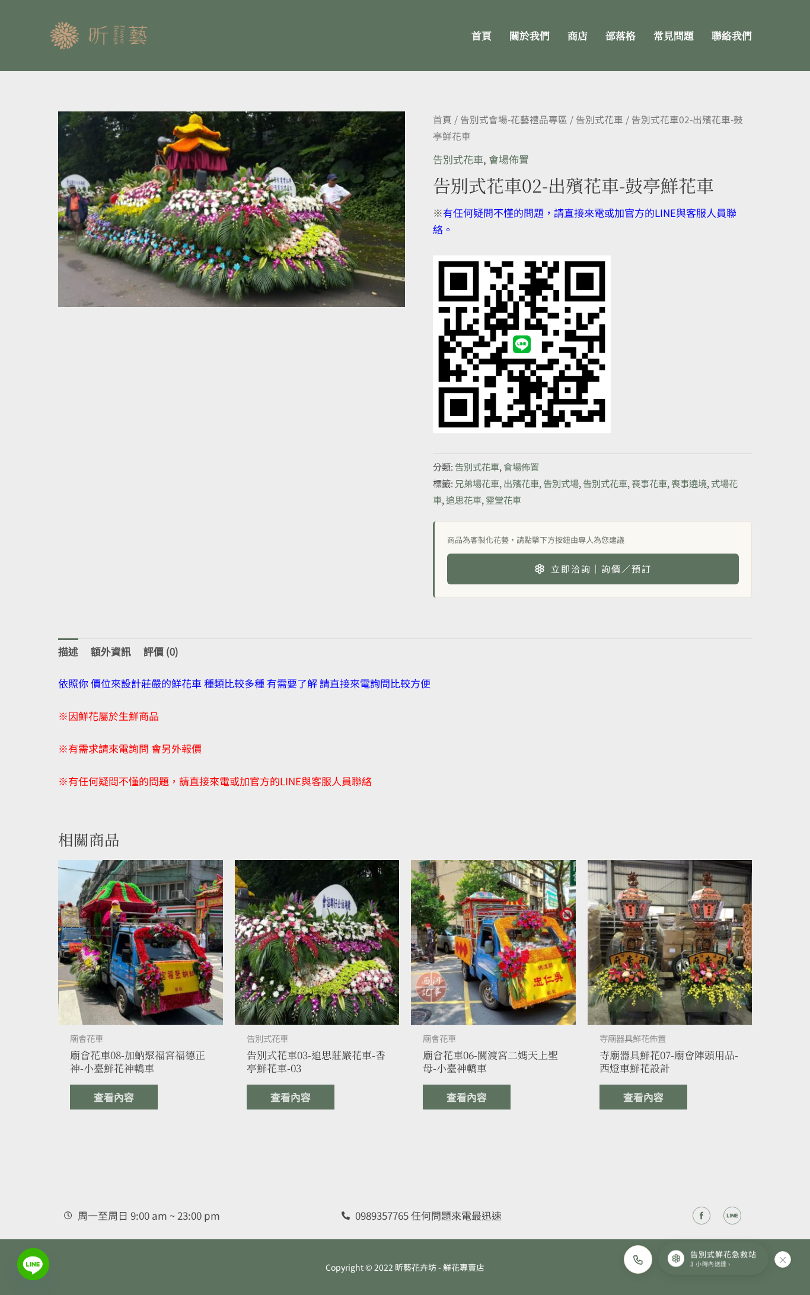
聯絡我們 (732, 35)
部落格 (620, 35)
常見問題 (673, 35)
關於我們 (529, 35)
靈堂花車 (503, 499)
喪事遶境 (689, 483)
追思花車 (463, 499)
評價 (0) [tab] (160, 651)
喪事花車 (649, 483)
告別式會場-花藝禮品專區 (513, 119)
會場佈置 (509, 159)
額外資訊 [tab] (111, 651)
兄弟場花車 (477, 483)
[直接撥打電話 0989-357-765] (638, 1259)
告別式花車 (599, 119)
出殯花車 (521, 483)
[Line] (33, 1264)
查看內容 (114, 1096)
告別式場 (561, 483)
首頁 (481, 35)
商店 (577, 35)
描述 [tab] (68, 651)
